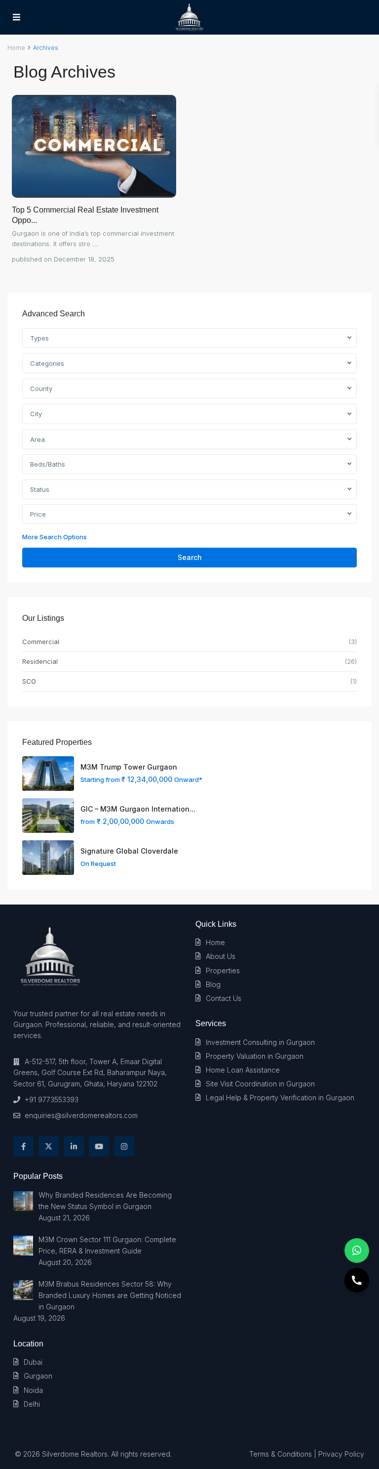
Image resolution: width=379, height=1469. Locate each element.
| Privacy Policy (339, 1454)
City (36, 414)
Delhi (32, 1404)
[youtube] (99, 1146)
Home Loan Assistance (243, 1070)
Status (39, 489)
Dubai (33, 1362)
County (41, 388)
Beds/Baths (47, 464)
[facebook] (23, 1146)
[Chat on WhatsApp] (356, 1250)
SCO (29, 681)
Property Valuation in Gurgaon (254, 1056)
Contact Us (223, 998)
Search (190, 557)
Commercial (40, 642)
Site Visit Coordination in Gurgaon (260, 1084)
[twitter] (48, 1146)
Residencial (40, 661)
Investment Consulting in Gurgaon (260, 1042)
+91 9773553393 (51, 1099)
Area (37, 439)
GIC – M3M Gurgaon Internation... (137, 809)
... (95, 244)
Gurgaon (38, 1376)
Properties (223, 970)
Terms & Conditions (280, 1454)
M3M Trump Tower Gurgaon (128, 767)
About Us (220, 956)
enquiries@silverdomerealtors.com (81, 1115)
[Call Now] (356, 1280)
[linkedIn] (74, 1146)
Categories (47, 363)
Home (16, 47)
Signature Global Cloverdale (129, 851)
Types (39, 338)
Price (38, 514)
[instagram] (124, 1146)
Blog (213, 984)
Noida (33, 1390)
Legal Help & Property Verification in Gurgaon (280, 1097)
